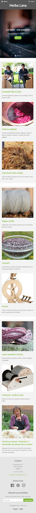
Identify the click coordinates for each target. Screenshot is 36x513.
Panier (33, 1)
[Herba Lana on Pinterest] (18, 486)
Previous (4, 33)
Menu (5, 1)
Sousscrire (28, 500)
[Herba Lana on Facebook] (12, 486)
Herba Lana (18, 5)
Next (32, 33)
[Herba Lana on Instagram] (23, 486)
